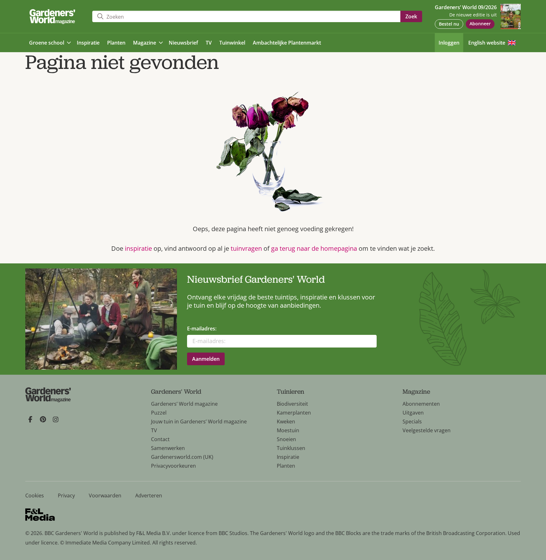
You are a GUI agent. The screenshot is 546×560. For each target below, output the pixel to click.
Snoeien (286, 439)
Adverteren (148, 495)
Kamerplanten (294, 412)
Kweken (286, 421)
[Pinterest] (43, 419)
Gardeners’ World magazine (184, 403)
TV (154, 430)
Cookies (34, 495)
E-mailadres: (201, 328)
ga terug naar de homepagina (314, 248)
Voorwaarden (105, 495)
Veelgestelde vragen (427, 430)
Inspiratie (288, 456)
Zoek (411, 16)
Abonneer (480, 24)
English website (486, 42)
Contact (160, 439)
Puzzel (159, 412)
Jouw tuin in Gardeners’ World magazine (199, 421)
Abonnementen (421, 403)
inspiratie (138, 248)
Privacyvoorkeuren (173, 465)
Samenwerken (168, 448)
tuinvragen (247, 248)
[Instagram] (56, 419)
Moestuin (288, 430)
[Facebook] (30, 419)
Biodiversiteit (292, 403)
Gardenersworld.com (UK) (182, 456)
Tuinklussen (291, 448)
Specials (412, 421)
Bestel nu (449, 24)
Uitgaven (413, 412)
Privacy (66, 495)
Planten (286, 465)
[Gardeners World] (53, 16)
